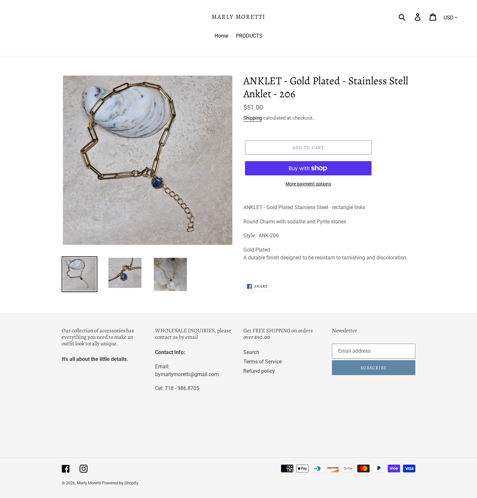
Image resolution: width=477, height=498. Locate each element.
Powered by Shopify (120, 482)
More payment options (308, 183)
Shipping (252, 118)
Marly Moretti (238, 17)
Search (251, 352)
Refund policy (259, 371)
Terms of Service (262, 362)
